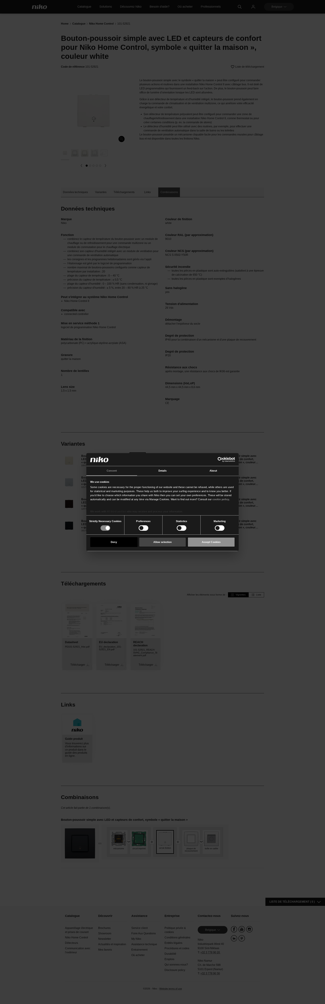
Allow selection (162, 542)
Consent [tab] (112, 470)
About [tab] (213, 470)
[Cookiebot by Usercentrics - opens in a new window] (220, 459)
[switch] (143, 528)
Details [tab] (162, 470)
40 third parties (116, 511)
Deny (114, 542)
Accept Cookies (211, 542)
